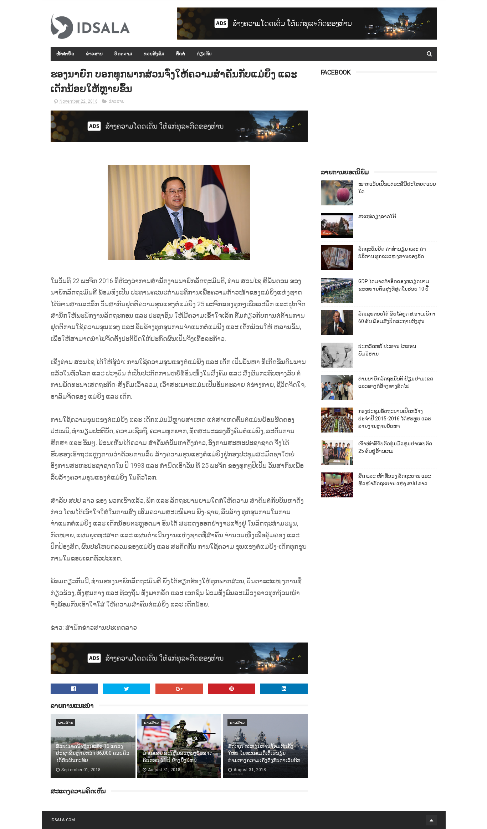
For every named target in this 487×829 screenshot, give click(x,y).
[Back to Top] (431, 820)
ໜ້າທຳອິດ (65, 53)
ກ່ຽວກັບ (204, 53)
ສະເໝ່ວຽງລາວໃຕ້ (377, 216)
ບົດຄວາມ (123, 53)
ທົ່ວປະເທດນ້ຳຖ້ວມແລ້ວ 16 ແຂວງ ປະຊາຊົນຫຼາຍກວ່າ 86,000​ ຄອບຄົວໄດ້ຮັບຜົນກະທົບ (92, 753)
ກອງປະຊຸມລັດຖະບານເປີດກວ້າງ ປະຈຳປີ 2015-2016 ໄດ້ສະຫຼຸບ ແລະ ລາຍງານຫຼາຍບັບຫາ (394, 418)
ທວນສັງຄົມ (154, 53)
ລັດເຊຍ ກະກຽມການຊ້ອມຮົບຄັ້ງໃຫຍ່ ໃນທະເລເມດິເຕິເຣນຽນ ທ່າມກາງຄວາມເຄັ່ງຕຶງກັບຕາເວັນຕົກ (264, 753)
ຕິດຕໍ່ (180, 53)
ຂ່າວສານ (94, 53)
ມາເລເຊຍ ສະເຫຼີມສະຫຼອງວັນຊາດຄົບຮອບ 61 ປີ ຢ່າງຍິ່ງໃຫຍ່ (177, 756)
